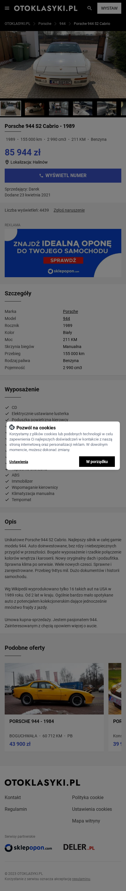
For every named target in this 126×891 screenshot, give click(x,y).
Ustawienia (18, 462)
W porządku (97, 461)
